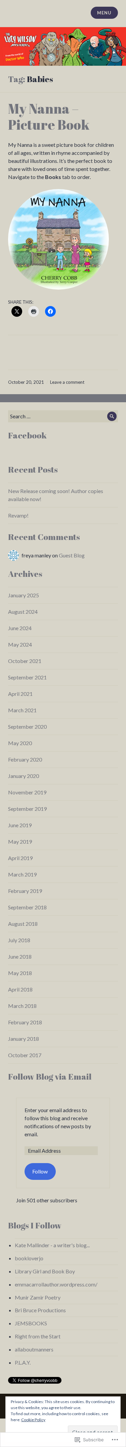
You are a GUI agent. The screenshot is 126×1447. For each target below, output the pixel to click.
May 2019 (20, 841)
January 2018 (23, 1038)
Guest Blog (72, 555)
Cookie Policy (33, 1419)
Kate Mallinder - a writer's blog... (52, 1245)
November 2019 (27, 792)
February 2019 (25, 891)
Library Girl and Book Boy (45, 1271)
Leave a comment (67, 382)
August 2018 (23, 923)
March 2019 (22, 874)
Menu (104, 12)
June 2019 (20, 825)
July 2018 (19, 940)
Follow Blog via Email (49, 1076)
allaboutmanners (34, 1349)
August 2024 (23, 611)
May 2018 (20, 973)
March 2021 (22, 710)
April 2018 (20, 989)
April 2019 (20, 858)
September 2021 (27, 677)
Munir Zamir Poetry (37, 1297)
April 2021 (20, 693)
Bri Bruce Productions (40, 1310)
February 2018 (25, 1022)
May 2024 (20, 644)
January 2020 (23, 776)
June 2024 (20, 628)
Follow (40, 1171)
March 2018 (22, 1006)
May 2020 (20, 743)
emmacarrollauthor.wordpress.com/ (56, 1284)
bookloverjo (29, 1258)
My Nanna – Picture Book (48, 117)
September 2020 (27, 726)
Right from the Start (37, 1336)
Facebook (27, 435)
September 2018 (27, 907)
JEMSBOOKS (31, 1323)
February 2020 (25, 759)
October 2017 (24, 1055)
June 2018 (20, 956)
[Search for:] (63, 416)
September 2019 (27, 808)
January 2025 (23, 595)
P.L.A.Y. (23, 1362)
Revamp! (18, 515)
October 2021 (24, 661)
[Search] (112, 416)
